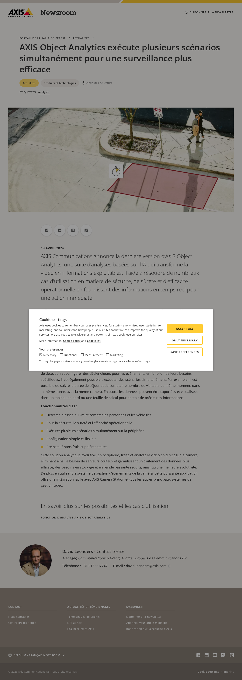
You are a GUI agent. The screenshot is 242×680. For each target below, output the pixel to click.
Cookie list (94, 341)
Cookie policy (72, 341)
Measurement (93, 355)
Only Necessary (185, 340)
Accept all (185, 328)
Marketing (116, 355)
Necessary (49, 355)
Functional (70, 355)
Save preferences (185, 352)
